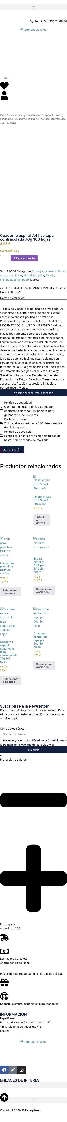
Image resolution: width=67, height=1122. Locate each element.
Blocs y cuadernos (44, 271)
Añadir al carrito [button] (40, 520)
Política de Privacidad (17, 744)
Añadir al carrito (24, 258)
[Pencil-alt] (13, 1070)
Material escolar (34, 275)
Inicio (3, 115)
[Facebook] (4, 1070)
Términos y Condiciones (48, 740)
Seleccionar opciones (11, 592)
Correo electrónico (12, 298)
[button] (33, 7)
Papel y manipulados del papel (35, 115)
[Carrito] (5, 77)
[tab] (12, 449)
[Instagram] (21, 1070)
